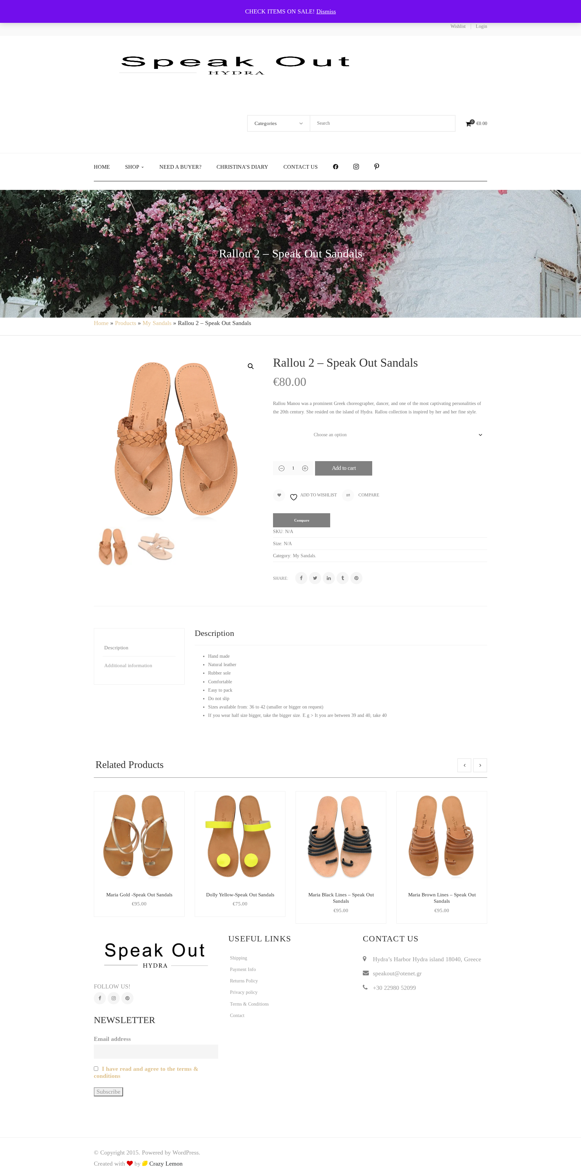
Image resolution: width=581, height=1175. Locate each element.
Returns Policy (244, 980)
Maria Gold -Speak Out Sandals (139, 894)
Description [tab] (116, 647)
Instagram (114, 998)
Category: (282, 555)
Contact (237, 1015)
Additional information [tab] (128, 665)
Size (280, 432)
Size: (277, 543)
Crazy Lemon (165, 1163)
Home (101, 323)
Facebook (100, 998)
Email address (112, 1039)
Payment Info (243, 969)
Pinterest (127, 998)
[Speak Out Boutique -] (238, 64)
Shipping (238, 958)
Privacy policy (244, 992)
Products (125, 323)
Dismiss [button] (326, 11)
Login (481, 26)
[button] (251, 366)
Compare (368, 494)
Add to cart (344, 468)
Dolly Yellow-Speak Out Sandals (240, 894)
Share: (280, 578)
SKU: (278, 531)
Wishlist (458, 26)
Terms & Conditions (249, 1004)
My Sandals (157, 323)
